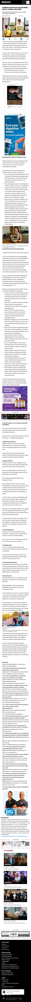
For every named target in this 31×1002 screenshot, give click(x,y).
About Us (4, 944)
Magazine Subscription (7, 973)
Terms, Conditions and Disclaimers (10, 983)
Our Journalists (5, 946)
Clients (3, 963)
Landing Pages (5, 961)
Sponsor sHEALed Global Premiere (10, 958)
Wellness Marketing (6, 956)
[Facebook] (3, 39)
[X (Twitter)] (9, 39)
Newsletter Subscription (8, 974)
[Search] (24, 2)
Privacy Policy (5, 980)
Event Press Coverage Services (9, 964)
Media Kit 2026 (5, 949)
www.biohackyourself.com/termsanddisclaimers (15, 836)
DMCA (3, 985)
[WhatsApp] (15, 39)
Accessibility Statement (8, 987)
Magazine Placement (7, 954)
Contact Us (4, 947)
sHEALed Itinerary (6, 959)
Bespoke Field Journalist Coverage (10, 968)
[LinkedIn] (21, 39)
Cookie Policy (5, 981)
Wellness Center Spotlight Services (10, 966)
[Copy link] (27, 39)
